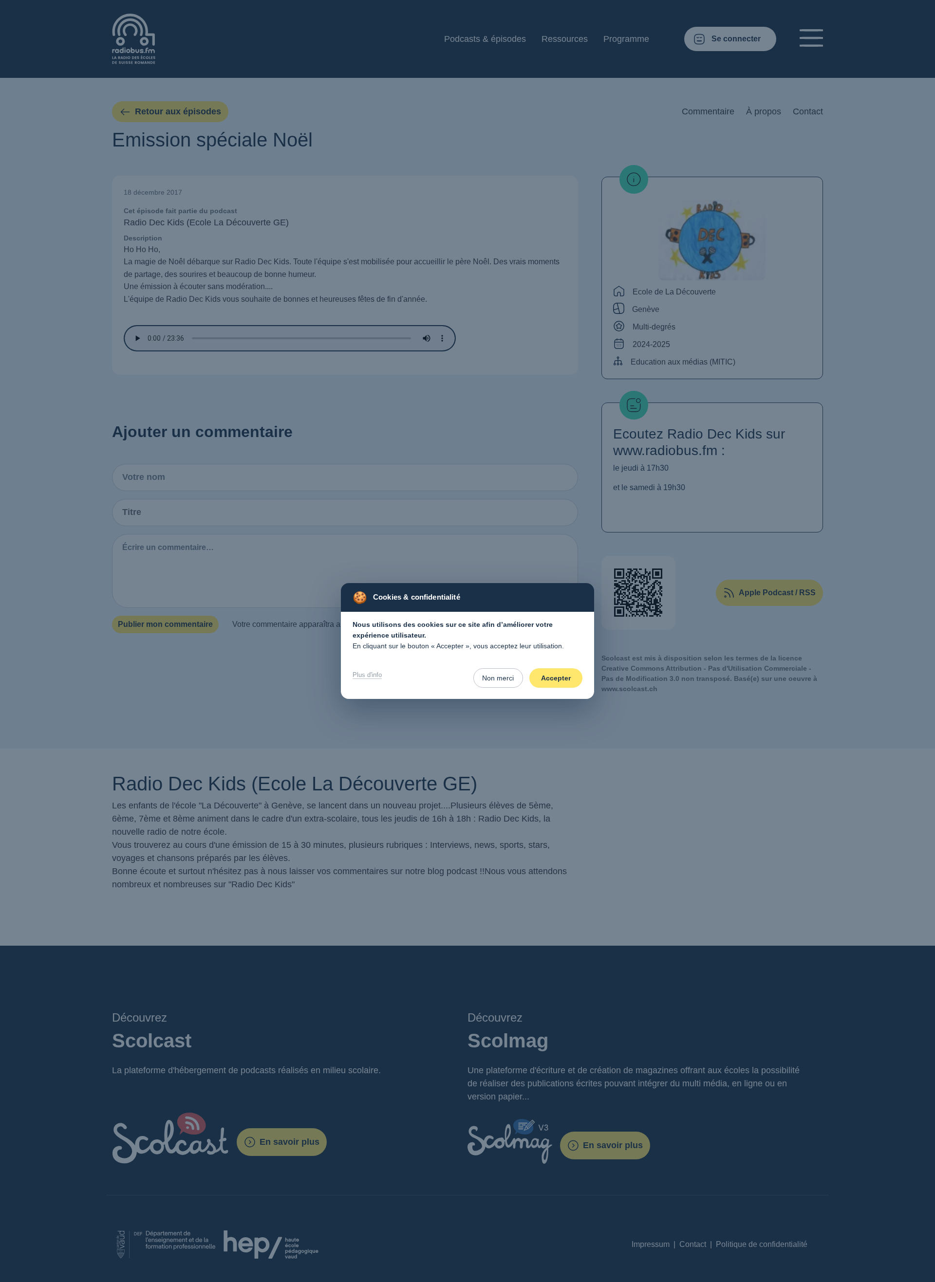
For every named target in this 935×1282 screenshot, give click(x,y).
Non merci (498, 678)
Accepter (556, 678)
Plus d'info (367, 674)
